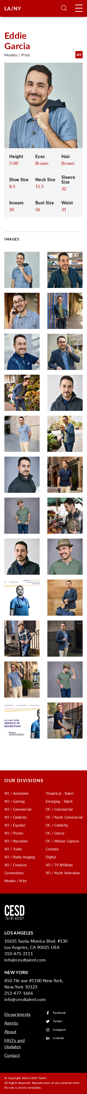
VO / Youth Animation (63, 872)
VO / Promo (13, 833)
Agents (11, 1023)
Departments (17, 1014)
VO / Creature (15, 864)
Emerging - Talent (59, 801)
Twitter (57, 1021)
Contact (12, 1055)
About (10, 1031)
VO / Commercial (17, 809)
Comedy (52, 849)
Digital (51, 856)
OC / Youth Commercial (64, 817)
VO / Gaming (14, 801)
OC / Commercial (59, 809)
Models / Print (15, 880)
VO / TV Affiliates (59, 864)
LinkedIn (59, 1038)
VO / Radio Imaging (19, 856)
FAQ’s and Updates (14, 1043)
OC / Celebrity (57, 825)
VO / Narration (16, 841)
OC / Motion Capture (62, 841)
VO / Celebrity (15, 817)
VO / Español (14, 825)
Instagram (59, 1030)
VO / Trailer (13, 849)
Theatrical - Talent (59, 793)
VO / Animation (16, 793)
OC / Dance (55, 833)
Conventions (14, 872)
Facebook (59, 1013)
